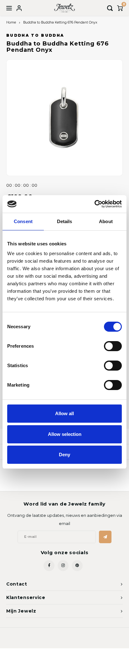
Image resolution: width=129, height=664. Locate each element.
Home (11, 22)
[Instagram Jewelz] (63, 565)
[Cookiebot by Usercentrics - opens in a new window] (94, 204)
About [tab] (106, 221)
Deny (64, 454)
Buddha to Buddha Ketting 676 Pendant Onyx (60, 22)
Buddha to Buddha (35, 35)
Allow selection (64, 434)
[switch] (113, 346)
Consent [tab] (23, 221)
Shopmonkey (95, 639)
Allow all (64, 413)
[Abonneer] (105, 537)
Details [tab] (64, 221)
